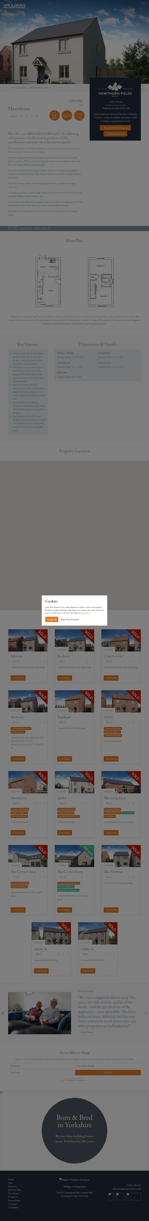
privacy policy (84, 613)
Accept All (51, 619)
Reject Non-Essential (70, 619)
